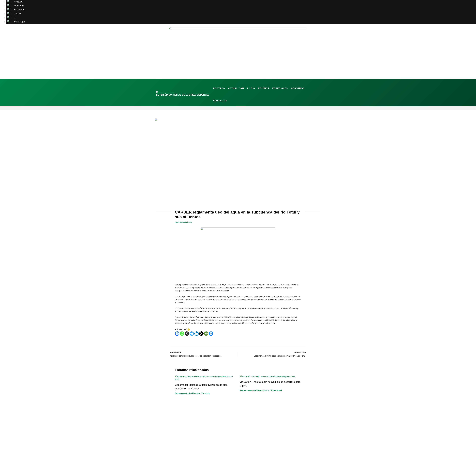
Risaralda (188, 222)
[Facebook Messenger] (211, 333)
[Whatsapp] (182, 333)
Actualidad (236, 88)
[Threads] (201, 333)
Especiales (280, 88)
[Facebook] (177, 333)
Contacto (220, 100)
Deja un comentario (183, 393)
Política (263, 88)
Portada (219, 88)
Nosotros (297, 88)
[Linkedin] (196, 333)
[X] (187, 333)
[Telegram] (192, 333)
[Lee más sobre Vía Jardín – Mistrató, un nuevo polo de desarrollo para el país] (267, 376)
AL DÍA (251, 88)
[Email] (206, 333)
